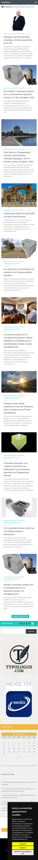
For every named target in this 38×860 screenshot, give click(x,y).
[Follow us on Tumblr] (27, 623)
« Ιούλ (18, 757)
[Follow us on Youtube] (32, 623)
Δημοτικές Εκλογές (10, 34)
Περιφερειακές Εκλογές (12, 264)
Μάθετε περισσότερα (20, 616)
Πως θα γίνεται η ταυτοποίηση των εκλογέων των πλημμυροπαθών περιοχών (19, 272)
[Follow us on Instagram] (35, 623)
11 (9, 746)
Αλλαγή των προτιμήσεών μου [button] (22, 852)
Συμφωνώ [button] (22, 844)
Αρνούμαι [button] (23, 847)
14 (24, 746)
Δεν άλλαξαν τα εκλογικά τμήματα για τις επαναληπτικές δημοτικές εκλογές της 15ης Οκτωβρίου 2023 (19, 94)
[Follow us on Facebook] (21, 623)
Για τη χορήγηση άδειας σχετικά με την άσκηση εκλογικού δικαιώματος (19, 531)
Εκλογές (21, 34)
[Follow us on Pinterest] (24, 623)
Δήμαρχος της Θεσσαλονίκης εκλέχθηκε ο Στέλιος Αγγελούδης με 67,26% (18, 40)
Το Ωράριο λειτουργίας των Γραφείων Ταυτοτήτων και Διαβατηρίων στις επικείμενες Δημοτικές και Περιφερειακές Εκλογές (17, 469)
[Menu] (35, 2)
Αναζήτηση (31, 631)
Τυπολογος (5, 2)
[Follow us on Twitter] (29, 623)
